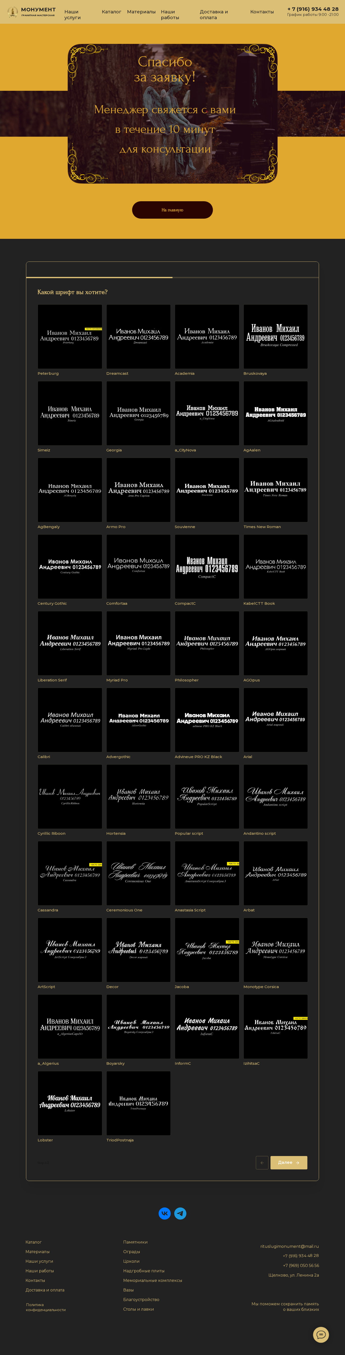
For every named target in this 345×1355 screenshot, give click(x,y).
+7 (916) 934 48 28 (301, 1255)
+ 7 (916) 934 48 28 (313, 9)
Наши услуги (72, 14)
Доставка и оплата (214, 14)
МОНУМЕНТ (38, 9)
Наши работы (170, 14)
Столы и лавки (138, 1309)
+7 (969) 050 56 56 (301, 1265)
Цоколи (131, 1261)
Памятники (135, 1242)
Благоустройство (141, 1299)
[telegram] (180, 1213)
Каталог (111, 12)
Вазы (128, 1290)
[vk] (165, 1213)
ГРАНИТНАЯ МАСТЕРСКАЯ (38, 15)
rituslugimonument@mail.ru (289, 1246)
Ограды (131, 1251)
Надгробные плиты (144, 1270)
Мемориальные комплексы (152, 1280)
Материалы (141, 12)
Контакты (262, 12)
